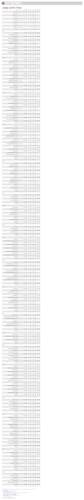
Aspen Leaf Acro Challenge (14, 463)
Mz (37, 36)
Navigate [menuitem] (14, 3)
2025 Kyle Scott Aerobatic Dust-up (13, 82)
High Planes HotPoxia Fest (14, 228)
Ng (33, 36)
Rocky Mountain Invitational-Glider (13, 443)
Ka (35, 36)
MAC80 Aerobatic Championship (13, 80)
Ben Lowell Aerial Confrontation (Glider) (12, 323)
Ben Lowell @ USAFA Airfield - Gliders (12, 152)
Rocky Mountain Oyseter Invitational (13, 371)
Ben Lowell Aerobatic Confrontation (13, 348)
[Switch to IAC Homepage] (3, 3)
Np (24, 36)
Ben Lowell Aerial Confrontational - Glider (12, 115)
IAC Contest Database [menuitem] (9, 3)
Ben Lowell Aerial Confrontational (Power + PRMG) (11, 316)
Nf (28, 36)
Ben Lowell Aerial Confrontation (13, 214)
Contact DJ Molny (5, 495)
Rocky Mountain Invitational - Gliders (13, 482)
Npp (26, 36)
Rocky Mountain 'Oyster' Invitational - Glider (12, 325)
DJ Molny (14, 494)
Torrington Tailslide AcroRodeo (14, 68)
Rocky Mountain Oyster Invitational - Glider (12, 339)
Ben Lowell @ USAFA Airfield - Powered (12, 143)
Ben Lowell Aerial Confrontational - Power (12, 110)
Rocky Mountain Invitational (14, 408)
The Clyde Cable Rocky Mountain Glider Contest (11, 279)
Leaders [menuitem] (19, 3)
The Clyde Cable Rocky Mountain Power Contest (11, 265)
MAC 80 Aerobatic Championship (13, 103)
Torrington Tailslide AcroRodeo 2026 (13, 38)
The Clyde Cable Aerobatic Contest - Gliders (12, 154)
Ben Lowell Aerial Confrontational (13, 34)
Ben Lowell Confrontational (14, 290)
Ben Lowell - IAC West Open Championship (12, 244)
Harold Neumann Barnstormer (14, 131)
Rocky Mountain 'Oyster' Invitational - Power (12, 318)
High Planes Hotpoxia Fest (14, 96)
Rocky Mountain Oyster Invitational (13, 297)
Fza (30, 36)
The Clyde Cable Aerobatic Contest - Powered (11, 136)
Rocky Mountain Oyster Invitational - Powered (11, 336)
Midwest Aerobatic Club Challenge (13, 417)
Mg (39, 36)
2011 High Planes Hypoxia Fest (13, 401)
